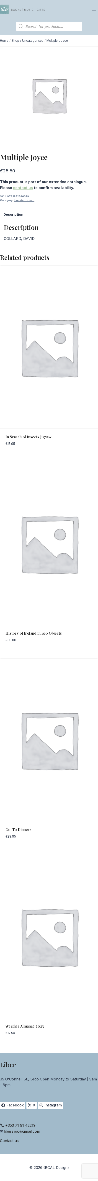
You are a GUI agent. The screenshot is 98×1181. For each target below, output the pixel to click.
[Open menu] (94, 9)
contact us (23, 187)
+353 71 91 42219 (20, 1125)
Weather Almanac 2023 (24, 1026)
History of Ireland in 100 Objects (33, 633)
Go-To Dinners (18, 829)
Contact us (9, 1140)
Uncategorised (24, 200)
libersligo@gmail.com (22, 1131)
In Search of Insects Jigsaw (28, 436)
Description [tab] (13, 214)
